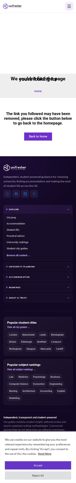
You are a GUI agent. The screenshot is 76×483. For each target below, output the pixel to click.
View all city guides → (18, 327)
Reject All (38, 475)
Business (55, 377)
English (61, 391)
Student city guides (17, 248)
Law (11, 377)
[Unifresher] (12, 6)
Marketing (14, 398)
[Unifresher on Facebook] (16, 194)
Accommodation (16, 223)
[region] (38, 457)
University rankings (17, 242)
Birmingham (57, 334)
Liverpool (56, 341)
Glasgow (31, 349)
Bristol (12, 341)
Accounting (46, 391)
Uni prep (11, 217)
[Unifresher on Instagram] (7, 194)
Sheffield (41, 341)
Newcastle (46, 349)
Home (38, 91)
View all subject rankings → (21, 369)
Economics (39, 384)
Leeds (43, 334)
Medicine (23, 377)
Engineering (56, 384)
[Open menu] (69, 6)
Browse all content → (18, 255)
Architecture (28, 391)
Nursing (13, 391)
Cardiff (59, 349)
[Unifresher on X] (34, 194)
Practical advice (16, 235)
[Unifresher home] (15, 167)
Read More (44, 453)
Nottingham (15, 349)
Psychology (39, 377)
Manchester (28, 334)
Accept (38, 465)
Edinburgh (26, 341)
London (13, 334)
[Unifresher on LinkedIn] (25, 194)
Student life (13, 229)
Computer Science (18, 384)
